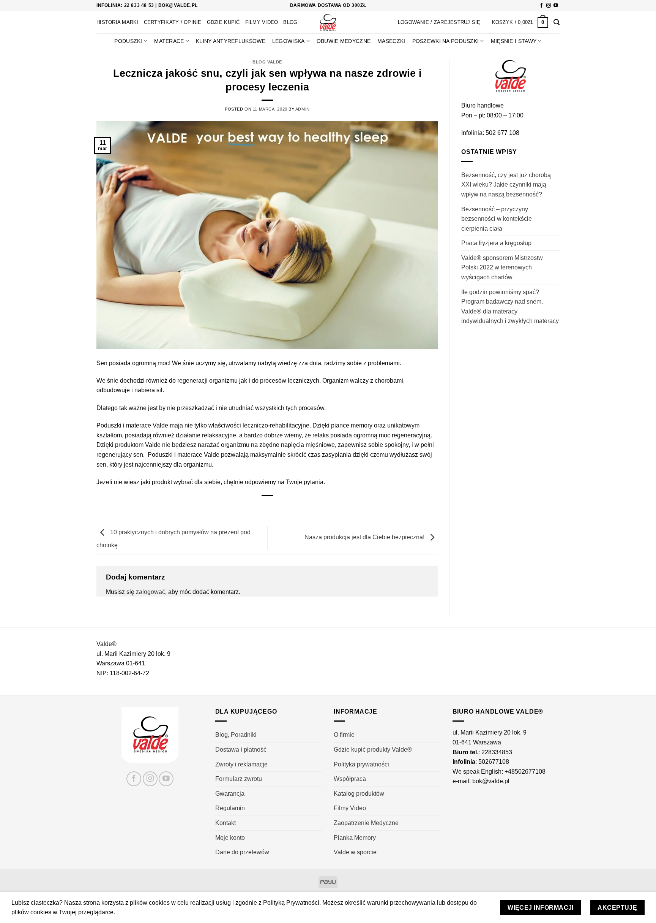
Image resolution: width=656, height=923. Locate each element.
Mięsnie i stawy (513, 41)
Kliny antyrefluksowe (230, 41)
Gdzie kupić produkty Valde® (373, 749)
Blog (290, 22)
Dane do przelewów (242, 852)
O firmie (344, 734)
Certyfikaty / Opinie (173, 22)
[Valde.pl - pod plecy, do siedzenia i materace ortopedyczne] (328, 22)
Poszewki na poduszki (445, 41)
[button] (520, 22)
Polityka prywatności (361, 764)
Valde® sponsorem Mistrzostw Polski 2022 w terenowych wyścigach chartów (502, 267)
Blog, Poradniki (236, 734)
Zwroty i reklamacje (241, 764)
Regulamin (230, 808)
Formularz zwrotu (238, 779)
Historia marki (117, 22)
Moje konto (230, 837)
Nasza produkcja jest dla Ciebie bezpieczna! (365, 537)
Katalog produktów (359, 793)
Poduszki (128, 41)
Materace (169, 41)
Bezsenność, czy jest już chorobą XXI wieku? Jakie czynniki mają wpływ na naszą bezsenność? (506, 185)
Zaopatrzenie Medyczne (366, 823)
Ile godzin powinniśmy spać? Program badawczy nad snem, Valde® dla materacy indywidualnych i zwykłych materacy (510, 307)
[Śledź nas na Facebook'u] (541, 5)
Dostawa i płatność (240, 749)
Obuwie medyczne (344, 41)
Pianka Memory (355, 837)
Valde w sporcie (355, 852)
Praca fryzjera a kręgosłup (496, 243)
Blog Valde (267, 62)
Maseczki (391, 41)
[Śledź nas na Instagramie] (548, 5)
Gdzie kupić (223, 22)
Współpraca (350, 779)
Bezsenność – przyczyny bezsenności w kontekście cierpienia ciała (496, 219)
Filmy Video (261, 22)
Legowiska (288, 41)
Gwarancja (229, 793)
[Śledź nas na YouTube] (556, 5)
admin (302, 109)
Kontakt (225, 823)
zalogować (150, 592)
